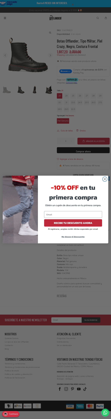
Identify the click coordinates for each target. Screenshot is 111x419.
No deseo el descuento (73, 236)
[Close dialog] (104, 179)
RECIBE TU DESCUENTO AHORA (73, 223)
